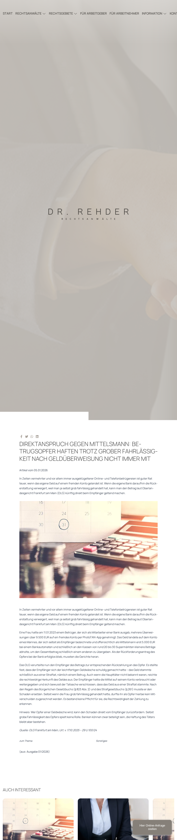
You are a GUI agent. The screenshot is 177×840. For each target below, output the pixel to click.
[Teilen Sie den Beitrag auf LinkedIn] (37, 436)
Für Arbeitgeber (93, 13)
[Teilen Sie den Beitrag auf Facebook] (21, 436)
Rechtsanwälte (28, 13)
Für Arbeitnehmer (124, 13)
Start (8, 13)
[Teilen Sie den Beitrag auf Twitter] (27, 436)
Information (152, 13)
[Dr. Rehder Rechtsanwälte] (88, 210)
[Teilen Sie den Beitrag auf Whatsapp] (32, 436)
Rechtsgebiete (61, 13)
